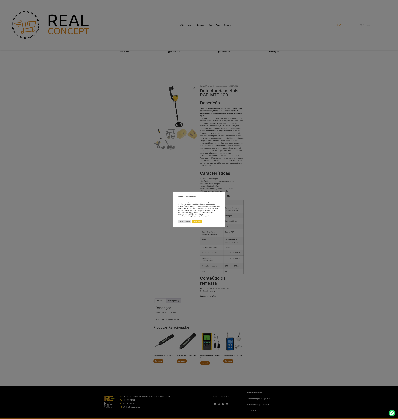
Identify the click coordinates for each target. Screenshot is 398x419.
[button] (392, 413)
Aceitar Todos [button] (197, 222)
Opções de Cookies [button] (184, 222)
